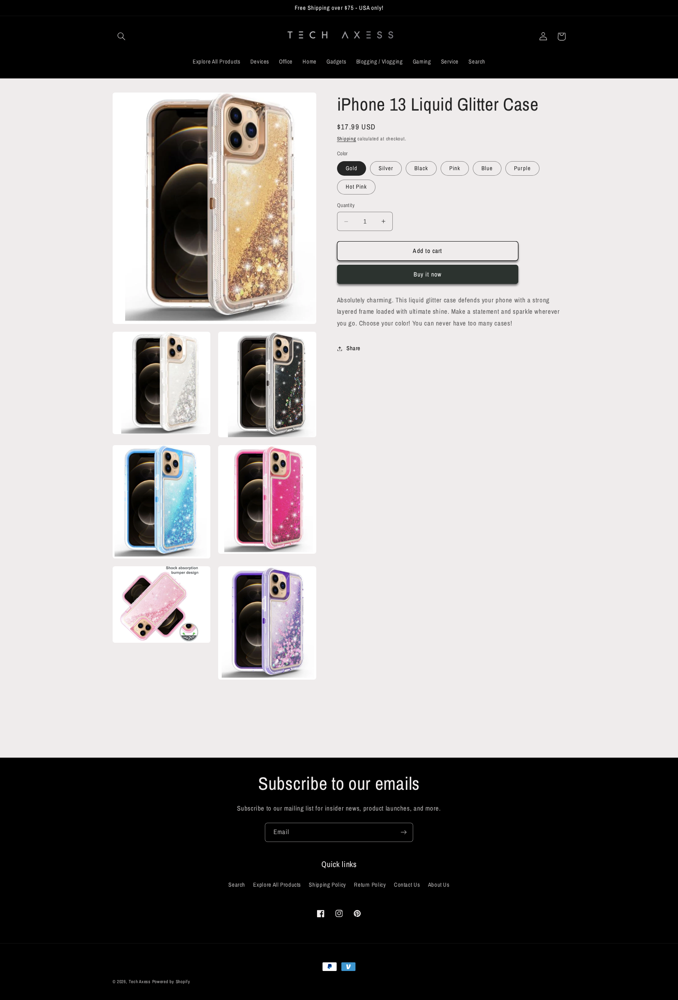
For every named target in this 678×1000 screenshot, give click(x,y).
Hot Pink (356, 187)
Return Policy (370, 885)
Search (236, 885)
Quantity (346, 205)
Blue (487, 168)
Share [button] (353, 348)
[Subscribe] (404, 832)
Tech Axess (139, 981)
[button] (122, 36)
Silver (386, 168)
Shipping (346, 138)
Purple (522, 168)
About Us (439, 885)
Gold (351, 168)
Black (421, 168)
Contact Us (407, 885)
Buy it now (428, 274)
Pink (454, 168)
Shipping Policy (327, 885)
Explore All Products (277, 885)
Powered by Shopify (171, 981)
